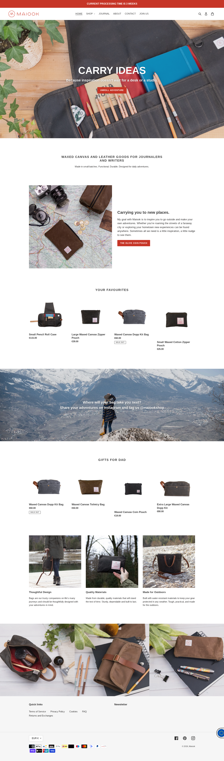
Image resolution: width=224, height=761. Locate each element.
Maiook (192, 746)
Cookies (73, 711)
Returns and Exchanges (41, 715)
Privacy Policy (57, 711)
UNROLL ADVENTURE (112, 90)
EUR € (35, 738)
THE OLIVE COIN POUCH (133, 243)
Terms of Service (37, 711)
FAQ (84, 711)
